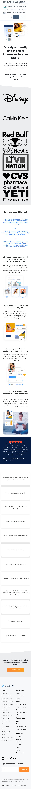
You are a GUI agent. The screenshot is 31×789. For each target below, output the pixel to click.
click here (5, 7)
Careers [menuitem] (18, 739)
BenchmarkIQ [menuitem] (5, 721)
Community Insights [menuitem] (7, 699)
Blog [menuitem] (17, 721)
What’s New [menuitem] (5, 710)
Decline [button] (23, 17)
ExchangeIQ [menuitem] (5, 726)
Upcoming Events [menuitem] (21, 726)
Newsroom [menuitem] (19, 742)
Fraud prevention (19, 781)
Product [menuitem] (5, 690)
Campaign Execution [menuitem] (7, 704)
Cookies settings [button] (8, 17)
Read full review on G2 (15, 455)
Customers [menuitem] (20, 690)
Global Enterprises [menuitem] (21, 707)
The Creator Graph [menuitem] (7, 732)
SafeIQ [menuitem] (3, 723)
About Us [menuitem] (20, 733)
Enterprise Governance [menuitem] (8, 737)
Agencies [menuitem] (18, 710)
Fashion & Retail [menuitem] (20, 696)
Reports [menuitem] (18, 724)
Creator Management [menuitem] (8, 701)
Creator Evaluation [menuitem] (7, 696)
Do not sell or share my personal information (13, 779)
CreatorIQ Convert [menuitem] (7, 715)
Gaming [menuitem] (18, 699)
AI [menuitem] (2, 729)
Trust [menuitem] (3, 734)
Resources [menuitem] (20, 718)
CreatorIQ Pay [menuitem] (6, 718)
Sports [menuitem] (18, 701)
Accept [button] (16, 17)
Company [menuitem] (19, 736)
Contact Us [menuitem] (19, 744)
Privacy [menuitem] (18, 750)
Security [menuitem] (18, 747)
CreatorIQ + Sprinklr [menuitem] (7, 740)
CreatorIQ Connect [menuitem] (21, 729)
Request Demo (16, 669)
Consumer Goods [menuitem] (21, 704)
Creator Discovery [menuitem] (7, 693)
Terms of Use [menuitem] (20, 753)
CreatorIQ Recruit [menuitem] (6, 712)
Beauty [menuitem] (18, 693)
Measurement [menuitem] (6, 707)
